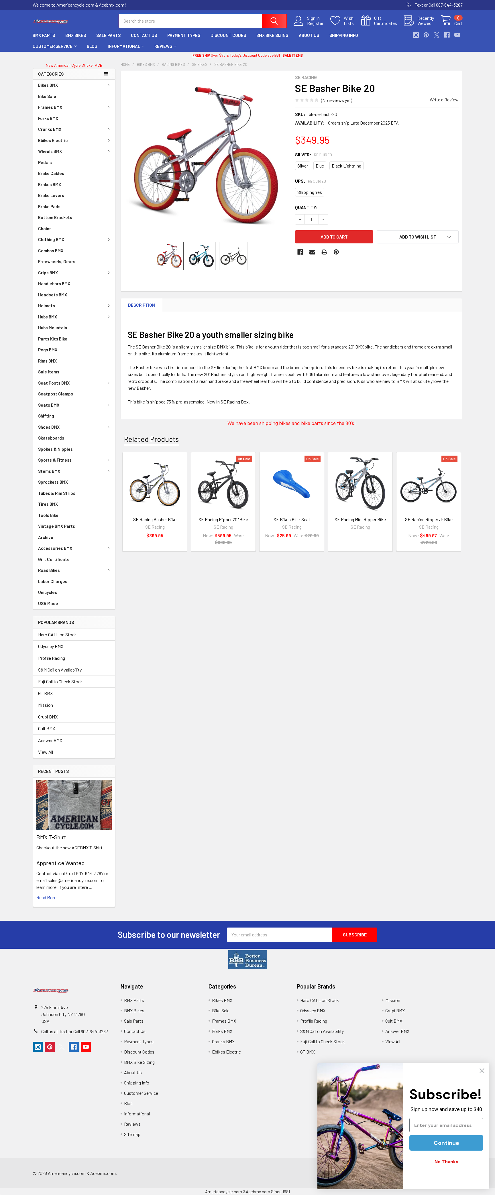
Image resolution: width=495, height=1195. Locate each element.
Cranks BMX (49, 129)
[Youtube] (457, 35)
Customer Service (52, 46)
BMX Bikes (75, 35)
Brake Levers (51, 195)
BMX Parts (44, 35)
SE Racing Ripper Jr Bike (429, 519)
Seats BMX (48, 404)
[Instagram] (416, 35)
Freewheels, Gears (56, 261)
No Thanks (446, 1162)
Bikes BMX (48, 85)
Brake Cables (51, 173)
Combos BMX (50, 250)
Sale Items (48, 371)
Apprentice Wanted (60, 862)
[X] (436, 35)
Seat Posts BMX (54, 382)
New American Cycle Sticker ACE (74, 65)
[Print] (324, 252)
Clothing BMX (51, 239)
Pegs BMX (47, 349)
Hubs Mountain (52, 327)
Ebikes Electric (53, 140)
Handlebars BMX (54, 283)
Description (141, 305)
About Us (309, 35)
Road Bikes (49, 570)
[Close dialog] (482, 1071)
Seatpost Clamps (55, 393)
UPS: (310, 181)
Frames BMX (50, 107)
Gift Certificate (54, 559)
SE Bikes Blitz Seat (292, 519)
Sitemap (132, 1134)
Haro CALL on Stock (57, 634)
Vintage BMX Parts (56, 526)
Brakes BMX (49, 184)
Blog (92, 46)
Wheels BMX (50, 151)
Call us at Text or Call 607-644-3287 (74, 1031)
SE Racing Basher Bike (154, 519)
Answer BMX (50, 740)
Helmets (46, 305)
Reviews (163, 46)
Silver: (313, 154)
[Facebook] (447, 35)
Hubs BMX (47, 316)
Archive (45, 537)
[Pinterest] (426, 35)
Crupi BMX (48, 716)
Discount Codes (228, 35)
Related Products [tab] (151, 439)
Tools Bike (48, 515)
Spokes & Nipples (55, 449)
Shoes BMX (49, 427)
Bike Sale (47, 96)
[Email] (312, 252)
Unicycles (47, 592)
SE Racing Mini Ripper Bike (360, 519)
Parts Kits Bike (52, 338)
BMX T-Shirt (51, 837)
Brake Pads (49, 206)
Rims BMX (47, 360)
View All (45, 752)
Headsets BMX (52, 294)
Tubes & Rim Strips (56, 493)
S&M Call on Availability (60, 669)
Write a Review (444, 99)
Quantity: (306, 207)
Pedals (45, 162)
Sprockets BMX (53, 482)
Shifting (46, 415)
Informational (124, 46)
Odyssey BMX (50, 646)
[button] (247, 959)
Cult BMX (46, 728)
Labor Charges (52, 581)
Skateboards (51, 437)
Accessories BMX (55, 548)
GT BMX (45, 693)
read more (46, 897)
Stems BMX (49, 471)
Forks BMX (48, 118)
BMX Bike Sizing (272, 35)
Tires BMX (48, 504)
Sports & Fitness (55, 459)
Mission (45, 705)
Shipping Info (343, 35)
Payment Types (183, 35)
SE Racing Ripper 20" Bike (223, 519)
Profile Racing (51, 658)
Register (315, 23)
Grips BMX (48, 272)
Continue (446, 1143)
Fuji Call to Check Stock (60, 681)
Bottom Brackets (55, 217)
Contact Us (144, 35)
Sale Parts (108, 35)
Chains (45, 228)
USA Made (48, 603)
